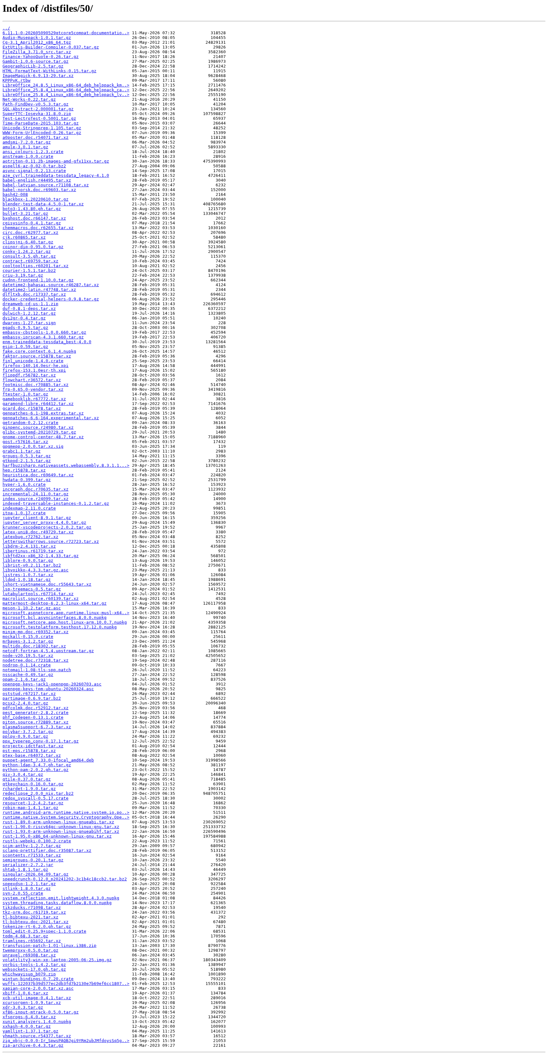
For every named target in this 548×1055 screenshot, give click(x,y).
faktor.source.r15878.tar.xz (37, 356)
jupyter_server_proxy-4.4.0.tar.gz (44, 522)
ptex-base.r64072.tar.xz (32, 755)
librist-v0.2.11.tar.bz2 (32, 565)
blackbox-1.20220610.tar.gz (35, 199)
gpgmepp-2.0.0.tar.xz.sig (33, 446)
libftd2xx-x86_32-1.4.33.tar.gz (41, 555)
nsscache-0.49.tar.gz (28, 674)
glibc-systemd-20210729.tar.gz (39, 432)
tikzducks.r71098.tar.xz (32, 907)
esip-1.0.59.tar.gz (25, 346)
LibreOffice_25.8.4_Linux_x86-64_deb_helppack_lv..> (66, 94)
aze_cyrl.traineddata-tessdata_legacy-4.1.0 (56, 175)
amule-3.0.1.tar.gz (25, 147)
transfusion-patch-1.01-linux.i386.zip (49, 945)
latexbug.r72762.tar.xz (30, 536)
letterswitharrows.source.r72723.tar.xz (51, 541)
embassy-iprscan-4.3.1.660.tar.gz (43, 337)
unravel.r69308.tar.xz (29, 955)
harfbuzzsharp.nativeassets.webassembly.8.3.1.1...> (66, 465)
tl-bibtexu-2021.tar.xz (30, 917)
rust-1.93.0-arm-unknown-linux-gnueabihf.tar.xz (61, 831)
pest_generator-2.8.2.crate (35, 712)
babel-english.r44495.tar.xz (37, 180)
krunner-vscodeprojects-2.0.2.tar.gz (47, 527)
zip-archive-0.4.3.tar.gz (33, 1045)
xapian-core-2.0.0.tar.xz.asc (38, 988)
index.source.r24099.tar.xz (35, 498)
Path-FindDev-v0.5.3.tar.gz (35, 104)
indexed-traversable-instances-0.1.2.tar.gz (56, 503)
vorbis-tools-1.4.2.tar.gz (34, 964)
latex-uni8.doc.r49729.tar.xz (38, 532)
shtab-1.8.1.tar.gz (25, 869)
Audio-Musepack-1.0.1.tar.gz (37, 37)
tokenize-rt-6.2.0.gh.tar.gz (37, 926)
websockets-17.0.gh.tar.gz (34, 969)
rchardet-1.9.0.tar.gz (29, 788)
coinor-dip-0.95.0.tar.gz (33, 246)
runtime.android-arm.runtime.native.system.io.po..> (66, 812)
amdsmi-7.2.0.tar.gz (27, 142)
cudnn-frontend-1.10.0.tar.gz (38, 280)
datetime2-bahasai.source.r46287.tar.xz (51, 284)
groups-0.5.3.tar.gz (27, 456)
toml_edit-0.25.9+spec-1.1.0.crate (44, 931)
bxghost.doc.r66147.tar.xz (34, 218)
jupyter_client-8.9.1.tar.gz (37, 517)
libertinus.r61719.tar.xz (33, 551)
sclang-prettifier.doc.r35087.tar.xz (47, 850)
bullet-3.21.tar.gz (25, 213)
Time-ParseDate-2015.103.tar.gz (41, 123)
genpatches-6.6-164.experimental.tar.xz (51, 417)
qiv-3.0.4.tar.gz (23, 774)
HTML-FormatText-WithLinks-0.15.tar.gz (49, 70)
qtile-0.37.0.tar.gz (27, 779)
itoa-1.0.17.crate (24, 513)
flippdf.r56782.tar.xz (29, 375)
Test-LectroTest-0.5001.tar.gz (39, 118)
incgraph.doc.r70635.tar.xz (35, 489)
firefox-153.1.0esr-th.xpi (34, 370)
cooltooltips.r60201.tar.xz (35, 265)
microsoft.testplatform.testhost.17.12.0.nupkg (60, 627)
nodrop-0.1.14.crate (27, 665)
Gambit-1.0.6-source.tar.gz (35, 61)
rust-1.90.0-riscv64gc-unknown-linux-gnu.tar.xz (61, 826)
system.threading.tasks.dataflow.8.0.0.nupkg (57, 902)
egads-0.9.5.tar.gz (25, 327)
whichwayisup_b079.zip (29, 974)
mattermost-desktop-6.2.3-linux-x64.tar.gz (55, 603)
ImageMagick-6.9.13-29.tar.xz (38, 75)
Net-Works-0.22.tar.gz (29, 99)
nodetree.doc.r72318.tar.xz (35, 660)
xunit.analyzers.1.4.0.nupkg (37, 1021)
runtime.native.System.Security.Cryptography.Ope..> (66, 817)
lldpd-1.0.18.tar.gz (27, 579)
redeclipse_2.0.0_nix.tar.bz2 (38, 793)
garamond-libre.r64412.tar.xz (38, 403)
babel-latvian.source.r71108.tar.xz (46, 185)
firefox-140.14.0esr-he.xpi (35, 365)
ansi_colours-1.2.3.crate (33, 151)
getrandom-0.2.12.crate (30, 422)
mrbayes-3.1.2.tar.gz (28, 641)
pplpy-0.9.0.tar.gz (25, 736)
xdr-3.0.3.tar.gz (23, 1007)
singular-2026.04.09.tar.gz (35, 874)
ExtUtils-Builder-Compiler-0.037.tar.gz (51, 47)
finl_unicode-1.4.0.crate (33, 360)
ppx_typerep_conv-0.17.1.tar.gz (41, 741)
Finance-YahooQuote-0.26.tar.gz (41, 56)
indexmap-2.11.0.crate (29, 508)
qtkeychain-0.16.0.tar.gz (33, 784)
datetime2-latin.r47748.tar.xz (39, 289)
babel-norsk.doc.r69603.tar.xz (39, 189)
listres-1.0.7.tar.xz (28, 574)
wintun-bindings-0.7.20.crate (38, 978)
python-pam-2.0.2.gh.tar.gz (35, 769)
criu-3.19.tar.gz (23, 275)
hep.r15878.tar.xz (24, 470)
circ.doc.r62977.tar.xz (30, 232)
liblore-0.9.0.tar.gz (28, 560)
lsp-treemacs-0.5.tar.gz (32, 589)
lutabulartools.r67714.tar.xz (38, 593)
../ (6, 28)
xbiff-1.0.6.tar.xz (25, 993)
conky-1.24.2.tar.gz (27, 251)
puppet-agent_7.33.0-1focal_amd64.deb (48, 760)
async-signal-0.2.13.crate (34, 170)
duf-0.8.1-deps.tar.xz (29, 308)
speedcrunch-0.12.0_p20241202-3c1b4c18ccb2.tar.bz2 (65, 879)
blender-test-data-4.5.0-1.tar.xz (43, 204)
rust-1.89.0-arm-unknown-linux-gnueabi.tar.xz (58, 822)
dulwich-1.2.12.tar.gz (29, 313)
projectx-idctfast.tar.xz (33, 745)
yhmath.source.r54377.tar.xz (37, 1035)
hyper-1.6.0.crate (24, 484)
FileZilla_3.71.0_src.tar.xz (37, 51)
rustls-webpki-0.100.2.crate (37, 841)
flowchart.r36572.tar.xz (32, 379)
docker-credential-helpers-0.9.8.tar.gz (51, 299)
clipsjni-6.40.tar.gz (28, 242)
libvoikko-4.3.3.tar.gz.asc (35, 570)
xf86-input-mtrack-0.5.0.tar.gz (41, 1012)
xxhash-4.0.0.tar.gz (27, 1026)
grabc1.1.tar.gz (22, 451)
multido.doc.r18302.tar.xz (34, 646)
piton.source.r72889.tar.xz (35, 722)
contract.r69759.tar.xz (30, 261)
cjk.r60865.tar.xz (24, 237)
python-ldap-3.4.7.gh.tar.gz (37, 764)
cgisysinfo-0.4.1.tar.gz (32, 223)
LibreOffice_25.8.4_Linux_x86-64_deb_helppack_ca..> (66, 89)
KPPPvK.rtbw (16, 80)
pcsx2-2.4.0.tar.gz (25, 703)
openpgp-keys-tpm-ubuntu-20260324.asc (48, 688)
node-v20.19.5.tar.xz (28, 655)
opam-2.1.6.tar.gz (24, 679)
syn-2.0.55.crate (23, 893)
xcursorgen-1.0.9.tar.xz (32, 1002)
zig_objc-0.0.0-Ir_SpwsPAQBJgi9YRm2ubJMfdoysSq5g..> (66, 1040)
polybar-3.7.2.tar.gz (28, 731)
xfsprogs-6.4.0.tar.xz (29, 1016)
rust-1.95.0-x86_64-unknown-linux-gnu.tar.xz (57, 836)
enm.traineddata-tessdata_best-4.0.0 (47, 341)
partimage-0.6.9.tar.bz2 (32, 698)
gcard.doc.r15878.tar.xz (32, 408)
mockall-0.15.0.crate (28, 636)
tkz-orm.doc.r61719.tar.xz (34, 912)
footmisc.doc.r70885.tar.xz (35, 384)
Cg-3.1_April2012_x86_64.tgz (37, 42)
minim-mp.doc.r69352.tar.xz (35, 631)
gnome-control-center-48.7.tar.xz (43, 436)
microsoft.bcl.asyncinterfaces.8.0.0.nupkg (55, 617)
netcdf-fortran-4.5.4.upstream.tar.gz (48, 650)
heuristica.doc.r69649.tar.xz (38, 475)
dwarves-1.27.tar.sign (29, 322)
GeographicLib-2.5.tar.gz (33, 66)
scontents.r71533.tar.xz (32, 855)
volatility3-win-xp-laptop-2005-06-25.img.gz (57, 959)
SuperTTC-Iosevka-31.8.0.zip (37, 113)
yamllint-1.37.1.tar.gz (30, 1031)
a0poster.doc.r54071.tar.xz (35, 137)
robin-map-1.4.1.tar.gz (30, 807)
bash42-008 (15, 194)
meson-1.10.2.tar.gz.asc (32, 608)
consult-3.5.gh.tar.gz (29, 256)
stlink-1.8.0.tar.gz (27, 888)
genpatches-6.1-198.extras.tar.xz (43, 413)
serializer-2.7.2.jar (28, 864)
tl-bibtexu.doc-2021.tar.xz (35, 921)
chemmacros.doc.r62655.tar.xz (38, 227)
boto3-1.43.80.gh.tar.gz (32, 208)
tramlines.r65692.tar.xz (32, 940)
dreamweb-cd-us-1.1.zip (30, 303)
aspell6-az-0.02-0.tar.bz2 (34, 166)
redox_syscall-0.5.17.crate (35, 798)
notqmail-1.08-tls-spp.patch (37, 669)
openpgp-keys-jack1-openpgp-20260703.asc (52, 684)
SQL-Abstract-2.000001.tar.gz (38, 108)
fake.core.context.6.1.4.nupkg (39, 351)
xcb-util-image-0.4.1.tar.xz (37, 997)
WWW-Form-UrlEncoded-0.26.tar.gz (42, 132)
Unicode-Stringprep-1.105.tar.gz (42, 127)
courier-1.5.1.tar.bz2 (29, 270)
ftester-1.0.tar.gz (25, 394)
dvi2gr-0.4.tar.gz (24, 318)
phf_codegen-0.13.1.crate (33, 717)
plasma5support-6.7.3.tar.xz (37, 726)
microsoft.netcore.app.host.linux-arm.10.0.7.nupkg (65, 622)
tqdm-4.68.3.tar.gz (25, 936)
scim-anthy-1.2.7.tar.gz (32, 845)
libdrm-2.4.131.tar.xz (29, 546)
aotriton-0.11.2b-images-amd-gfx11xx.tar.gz (56, 161)
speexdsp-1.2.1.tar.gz (29, 883)
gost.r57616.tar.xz (25, 441)
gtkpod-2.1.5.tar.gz (27, 460)
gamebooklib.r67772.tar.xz (34, 398)
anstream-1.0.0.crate (28, 156)
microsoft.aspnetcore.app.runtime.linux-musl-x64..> (66, 612)
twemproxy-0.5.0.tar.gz (30, 950)
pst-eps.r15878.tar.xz (29, 750)
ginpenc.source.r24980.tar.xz (38, 427)
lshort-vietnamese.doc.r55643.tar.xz (47, 584)
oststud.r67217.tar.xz (29, 693)
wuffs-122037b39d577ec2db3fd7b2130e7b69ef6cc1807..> (66, 983)
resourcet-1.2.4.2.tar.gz (33, 803)
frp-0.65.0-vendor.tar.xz (33, 389)
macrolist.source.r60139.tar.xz (41, 598)
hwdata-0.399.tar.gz (27, 479)
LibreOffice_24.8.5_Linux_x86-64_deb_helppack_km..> (66, 85)
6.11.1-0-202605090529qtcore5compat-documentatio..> (66, 32)
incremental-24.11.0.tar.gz (35, 494)
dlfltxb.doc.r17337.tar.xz (34, 294)
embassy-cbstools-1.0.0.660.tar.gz (44, 332)
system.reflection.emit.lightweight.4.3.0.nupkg (61, 898)
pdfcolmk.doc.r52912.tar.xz (35, 707)
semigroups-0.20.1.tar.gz (33, 860)
